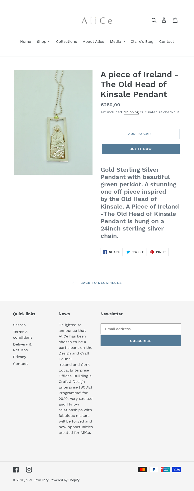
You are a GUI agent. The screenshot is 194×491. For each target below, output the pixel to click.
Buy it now (141, 149)
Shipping (131, 112)
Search (19, 325)
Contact (20, 363)
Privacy (19, 356)
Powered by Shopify (64, 480)
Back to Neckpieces (100, 283)
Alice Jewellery (37, 480)
